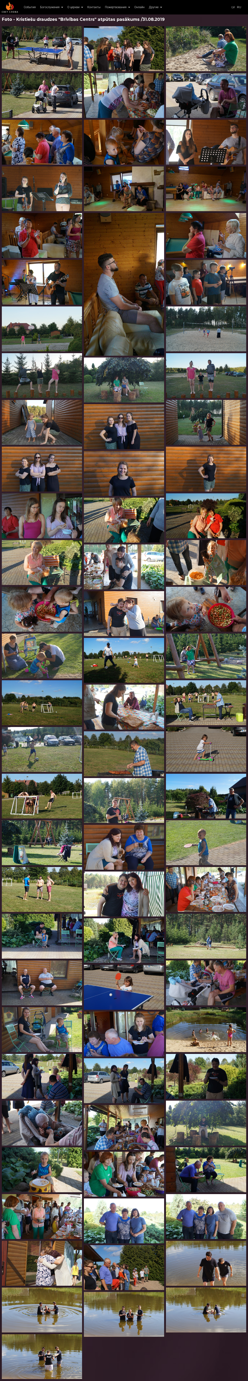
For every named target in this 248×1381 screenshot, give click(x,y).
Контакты (94, 7)
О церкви (73, 7)
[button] (51, 7)
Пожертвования (116, 7)
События (30, 7)
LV (233, 7)
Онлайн (139, 7)
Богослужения (50, 7)
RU (239, 7)
